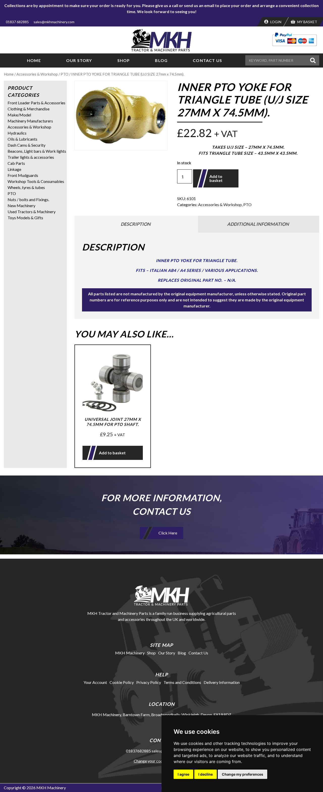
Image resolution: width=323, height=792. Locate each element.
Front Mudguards (23, 175)
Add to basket (216, 178)
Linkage (14, 169)
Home (34, 60)
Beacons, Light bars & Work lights (37, 151)
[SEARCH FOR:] (277, 60)
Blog (161, 60)
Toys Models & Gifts (25, 217)
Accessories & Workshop (37, 74)
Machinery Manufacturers (30, 120)
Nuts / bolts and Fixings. (28, 199)
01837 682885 (17, 22)
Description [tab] (136, 224)
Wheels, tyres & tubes (26, 187)
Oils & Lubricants (22, 139)
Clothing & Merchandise (28, 108)
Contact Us (207, 60)
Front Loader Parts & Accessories (36, 102)
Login (275, 22)
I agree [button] (183, 774)
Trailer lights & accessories (31, 157)
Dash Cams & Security (26, 145)
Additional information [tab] (258, 224)
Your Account (95, 682)
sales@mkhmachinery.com (54, 22)
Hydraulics (17, 133)
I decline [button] (205, 774)
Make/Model (19, 114)
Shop (123, 60)
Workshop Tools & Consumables (36, 181)
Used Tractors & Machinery (32, 211)
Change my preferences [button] (242, 774)
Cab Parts (16, 163)
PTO (64, 74)
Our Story (79, 60)
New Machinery (21, 205)
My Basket (307, 22)
